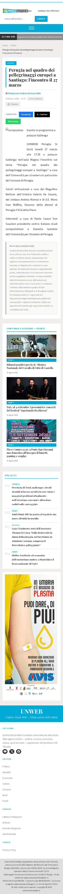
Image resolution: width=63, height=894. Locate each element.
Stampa (14, 104)
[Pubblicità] (31, 636)
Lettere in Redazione (12, 817)
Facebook (26, 114)
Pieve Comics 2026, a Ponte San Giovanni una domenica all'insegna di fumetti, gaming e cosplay (30, 453)
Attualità (6, 772)
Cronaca (6, 789)
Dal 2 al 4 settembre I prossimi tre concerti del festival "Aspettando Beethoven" (31, 409)
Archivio (6, 822)
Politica (6, 766)
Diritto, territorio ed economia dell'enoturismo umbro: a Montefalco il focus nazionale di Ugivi (33, 559)
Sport (5, 795)
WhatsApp (13, 121)
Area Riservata (9, 834)
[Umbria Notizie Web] (31, 9)
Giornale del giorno (11, 828)
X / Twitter (42, 114)
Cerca (41, 19)
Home (5, 45)
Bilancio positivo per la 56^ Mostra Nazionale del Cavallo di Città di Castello (30, 366)
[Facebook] (18, 751)
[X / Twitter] (11, 751)
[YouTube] (5, 751)
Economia (7, 778)
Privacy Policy (9, 850)
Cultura (5, 783)
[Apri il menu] (31, 28)
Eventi (13, 45)
